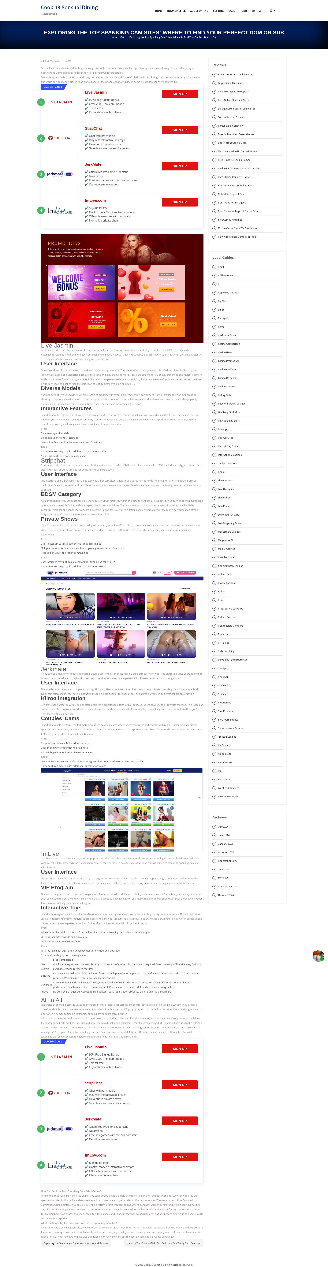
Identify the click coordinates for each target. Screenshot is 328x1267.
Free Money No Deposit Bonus (235, 185)
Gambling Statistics (229, 412)
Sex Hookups (225, 685)
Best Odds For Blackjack (232, 202)
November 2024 (227, 886)
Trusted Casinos (227, 736)
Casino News (225, 352)
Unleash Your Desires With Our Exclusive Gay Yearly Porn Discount (164, 1243)
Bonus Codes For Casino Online (235, 74)
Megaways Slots (227, 540)
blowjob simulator (116, 923)
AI (260, 11)
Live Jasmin (96, 92)
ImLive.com (95, 200)
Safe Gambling (226, 651)
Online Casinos (226, 574)
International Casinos (230, 454)
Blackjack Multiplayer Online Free (236, 108)
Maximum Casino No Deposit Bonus (237, 151)
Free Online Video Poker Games (236, 134)
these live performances (176, 510)
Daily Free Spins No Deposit (233, 91)
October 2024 (226, 895)
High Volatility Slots (229, 420)
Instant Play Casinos (229, 446)
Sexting (218, 11)
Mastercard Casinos (229, 531)
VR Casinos (224, 779)
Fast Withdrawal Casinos (232, 403)
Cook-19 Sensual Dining (69, 7)
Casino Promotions (229, 361)
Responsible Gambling (231, 625)
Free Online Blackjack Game (234, 100)
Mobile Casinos (226, 548)
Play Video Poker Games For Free (237, 236)
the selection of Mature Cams (93, 384)
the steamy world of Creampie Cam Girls (162, 1023)
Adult (221, 267)
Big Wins (223, 301)
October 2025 (226, 852)
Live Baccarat (225, 480)
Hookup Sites (176, 11)
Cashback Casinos (228, 335)
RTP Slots (223, 642)
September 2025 (227, 861)
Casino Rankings (227, 369)
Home (158, 11)
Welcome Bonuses (228, 796)
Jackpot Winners (227, 463)
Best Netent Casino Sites (232, 142)
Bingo (221, 309)
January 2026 (225, 843)
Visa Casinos (225, 762)
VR (253, 11)
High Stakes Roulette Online (234, 177)
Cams (231, 11)
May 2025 (223, 878)
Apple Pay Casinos (228, 292)
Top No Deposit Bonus (230, 117)
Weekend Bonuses (228, 788)
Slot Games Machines (230, 219)
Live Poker (224, 497)
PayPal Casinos (226, 583)
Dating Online (225, 395)
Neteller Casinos (227, 557)
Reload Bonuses (227, 617)
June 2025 (223, 869)
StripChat (93, 128)
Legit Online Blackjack (230, 83)
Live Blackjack (226, 489)
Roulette (223, 634)
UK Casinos (224, 745)
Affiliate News (225, 275)
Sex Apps (223, 668)
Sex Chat (223, 677)
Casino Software (227, 386)
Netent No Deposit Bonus (232, 194)
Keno (221, 472)
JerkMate (93, 164)
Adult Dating (199, 11)
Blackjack (223, 318)
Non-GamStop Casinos (230, 566)
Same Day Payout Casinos (232, 659)
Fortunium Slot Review (231, 125)
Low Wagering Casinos (231, 523)
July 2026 (223, 826)
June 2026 (223, 835)
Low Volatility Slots (228, 514)
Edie (43, 60)
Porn (243, 11)
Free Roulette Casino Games (234, 160)
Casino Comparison (229, 343)
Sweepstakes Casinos (230, 728)
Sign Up (180, 94)
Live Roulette (225, 506)
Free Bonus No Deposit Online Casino (239, 211)
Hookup (222, 429)
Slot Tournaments (228, 719)
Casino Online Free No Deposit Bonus (239, 168)
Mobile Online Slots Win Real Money (238, 228)
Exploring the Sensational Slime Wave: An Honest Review (76, 1243)
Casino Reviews (227, 378)
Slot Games (224, 702)
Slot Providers (226, 711)
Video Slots (224, 753)
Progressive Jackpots (230, 608)
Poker (221, 591)
